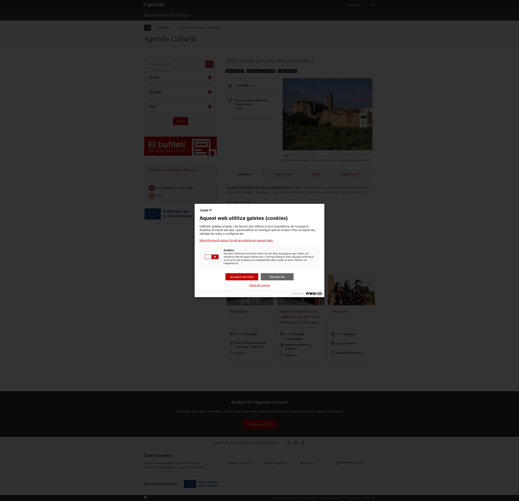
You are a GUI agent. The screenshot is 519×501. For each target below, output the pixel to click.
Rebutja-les (277, 277)
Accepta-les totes (242, 277)
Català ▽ (206, 210)
